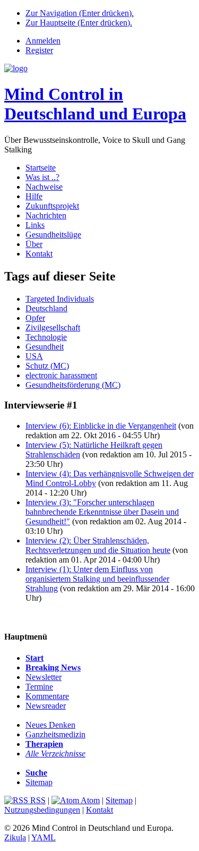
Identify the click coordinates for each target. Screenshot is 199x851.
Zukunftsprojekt (52, 205)
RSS (37, 800)
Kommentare (47, 696)
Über (33, 244)
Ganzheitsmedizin (55, 734)
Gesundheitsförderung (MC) (72, 384)
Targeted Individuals (59, 298)
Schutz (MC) (47, 365)
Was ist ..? (42, 177)
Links (35, 224)
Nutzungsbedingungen (42, 809)
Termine (39, 686)
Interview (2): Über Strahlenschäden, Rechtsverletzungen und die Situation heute (97, 545)
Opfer (35, 317)
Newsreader (45, 705)
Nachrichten (45, 215)
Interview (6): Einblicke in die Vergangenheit (100, 425)
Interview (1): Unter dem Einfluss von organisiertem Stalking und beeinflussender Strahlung (97, 579)
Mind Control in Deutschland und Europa (95, 103)
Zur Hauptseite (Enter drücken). (78, 22)
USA (34, 356)
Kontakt (39, 253)
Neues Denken (50, 724)
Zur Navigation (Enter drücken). (79, 13)
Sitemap (39, 782)
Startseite (40, 167)
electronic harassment (61, 375)
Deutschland (46, 308)
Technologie (46, 337)
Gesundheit (44, 346)
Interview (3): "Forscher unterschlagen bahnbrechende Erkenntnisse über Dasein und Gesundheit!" (102, 512)
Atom (89, 800)
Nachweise (44, 186)
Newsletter (43, 677)
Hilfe (33, 196)
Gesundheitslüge (53, 234)
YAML (43, 837)
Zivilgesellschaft (52, 327)
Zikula (15, 837)
